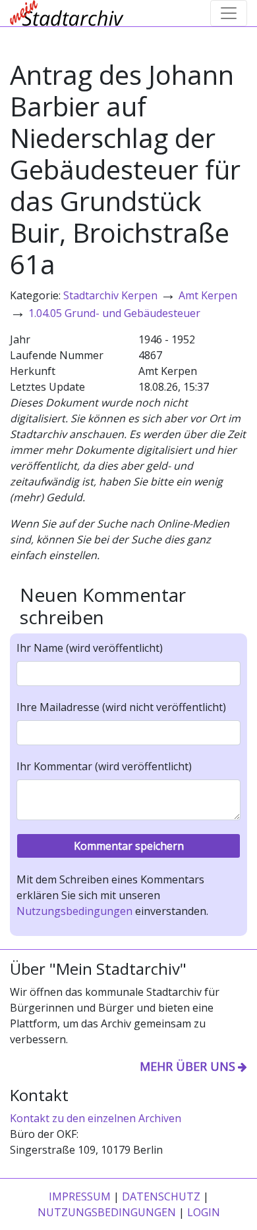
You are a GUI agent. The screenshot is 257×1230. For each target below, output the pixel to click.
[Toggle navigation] (228, 13)
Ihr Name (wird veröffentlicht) (89, 648)
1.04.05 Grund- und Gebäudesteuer (114, 313)
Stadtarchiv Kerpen (110, 295)
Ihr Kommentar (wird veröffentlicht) (104, 766)
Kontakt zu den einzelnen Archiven (95, 1118)
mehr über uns (187, 1066)
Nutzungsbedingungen (74, 911)
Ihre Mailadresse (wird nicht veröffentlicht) (121, 707)
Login (203, 1212)
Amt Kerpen (208, 295)
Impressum (80, 1196)
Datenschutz (161, 1196)
